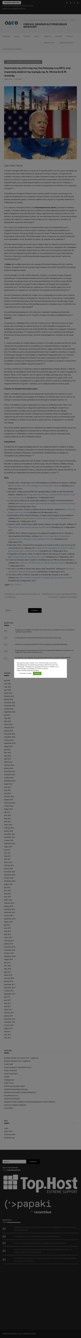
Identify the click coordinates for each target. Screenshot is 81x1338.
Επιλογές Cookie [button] (25, 673)
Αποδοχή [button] (37, 673)
